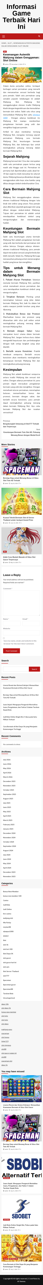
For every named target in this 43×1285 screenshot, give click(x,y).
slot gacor (7, 958)
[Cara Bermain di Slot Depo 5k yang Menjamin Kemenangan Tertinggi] (21, 1248)
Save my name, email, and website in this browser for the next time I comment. (20, 642)
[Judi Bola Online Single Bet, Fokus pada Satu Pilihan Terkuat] (21, 1208)
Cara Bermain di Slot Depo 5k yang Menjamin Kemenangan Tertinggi (20, 727)
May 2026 (7, 768)
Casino (5, 900)
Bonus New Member (11, 891)
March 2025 (7, 820)
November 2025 (9, 786)
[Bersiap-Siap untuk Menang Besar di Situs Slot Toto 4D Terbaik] (21, 461)
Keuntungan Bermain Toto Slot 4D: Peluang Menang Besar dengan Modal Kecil (21, 432)
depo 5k (4, 1065)
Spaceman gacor (9, 985)
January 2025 (8, 829)
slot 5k (5, 945)
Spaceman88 (8, 989)
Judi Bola (6, 905)
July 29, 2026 (14, 1110)
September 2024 (9, 846)
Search (5, 660)
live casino (7, 914)
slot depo (4, 1024)
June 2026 (7, 764)
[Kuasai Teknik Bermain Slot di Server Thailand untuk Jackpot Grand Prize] (21, 501)
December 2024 (9, 833)
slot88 (3, 1049)
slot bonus (5, 1037)
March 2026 (7, 777)
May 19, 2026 (14, 562)
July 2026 (6, 760)
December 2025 (9, 781)
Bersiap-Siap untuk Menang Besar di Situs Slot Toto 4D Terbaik (21, 696)
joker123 (4, 1041)
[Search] (39, 36)
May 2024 (7, 863)
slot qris (6, 967)
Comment (7, 588)
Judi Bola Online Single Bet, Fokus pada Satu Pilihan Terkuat (20, 718)
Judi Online (7, 909)
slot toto (4, 1016)
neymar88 (7, 927)
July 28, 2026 (14, 483)
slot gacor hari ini (9, 962)
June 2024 (7, 859)
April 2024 (7, 868)
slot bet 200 (7, 949)
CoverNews (32, 1278)
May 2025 (7, 812)
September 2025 (9, 794)
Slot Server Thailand (11, 971)
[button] (3, 36)
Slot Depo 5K (8, 954)
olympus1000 (8, 931)
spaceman (5, 1033)
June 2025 (7, 807)
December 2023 (9, 872)
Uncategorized (9, 998)
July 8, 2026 (14, 1230)
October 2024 (8, 842)
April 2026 (7, 773)
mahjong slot (8, 918)
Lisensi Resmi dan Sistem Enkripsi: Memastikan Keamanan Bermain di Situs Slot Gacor (21, 686)
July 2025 (6, 803)
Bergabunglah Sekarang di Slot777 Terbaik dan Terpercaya (21, 424)
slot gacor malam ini (9, 1053)
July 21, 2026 (14, 1191)
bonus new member (8, 1012)
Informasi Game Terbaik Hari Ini (21, 16)
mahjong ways (6, 1029)
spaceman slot (6, 1061)
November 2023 (9, 876)
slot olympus (6, 1045)
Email (25, 619)
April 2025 (7, 816)
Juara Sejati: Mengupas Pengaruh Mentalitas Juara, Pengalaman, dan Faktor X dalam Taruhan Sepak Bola (21, 707)
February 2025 (8, 825)
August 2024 (8, 850)
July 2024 (6, 855)
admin (7, 64)
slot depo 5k (6, 1008)
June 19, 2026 (14, 523)
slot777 (6, 976)
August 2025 (8, 799)
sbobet (6, 936)
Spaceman (7, 980)
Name (6, 619)
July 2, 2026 (14, 1269)
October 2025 (8, 790)
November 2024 (9, 837)
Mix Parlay (7, 923)
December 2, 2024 (16, 64)
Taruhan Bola (8, 993)
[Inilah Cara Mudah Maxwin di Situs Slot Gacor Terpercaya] (21, 540)
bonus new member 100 (12, 896)
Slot (5, 51)
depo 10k (5, 1004)
